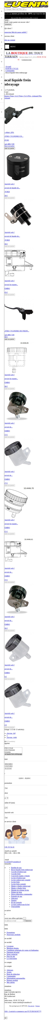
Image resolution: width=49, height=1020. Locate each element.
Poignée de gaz (16, 896)
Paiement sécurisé (13, 952)
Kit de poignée (16, 902)
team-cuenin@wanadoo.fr (11, 862)
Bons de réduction (13, 974)
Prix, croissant (33, 96)
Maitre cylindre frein (18, 888)
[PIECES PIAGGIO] (12, 750)
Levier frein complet (18, 884)
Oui (6, 788)
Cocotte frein (16, 874)
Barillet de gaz (16, 868)
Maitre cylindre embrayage (20, 886)
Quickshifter (15, 907)
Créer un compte (9, 40)
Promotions (11, 932)
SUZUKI (8, 768)
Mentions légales (13, 948)
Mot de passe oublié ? (19, 32)
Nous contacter (12, 954)
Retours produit (12, 980)
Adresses (10, 970)
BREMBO (9, 764)
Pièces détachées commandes (21, 894)
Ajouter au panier (8, 148)
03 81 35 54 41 (8, 847)
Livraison (10, 946)
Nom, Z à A (23, 96)
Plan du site (11, 956)
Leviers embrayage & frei (20, 904)
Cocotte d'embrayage (18, 872)
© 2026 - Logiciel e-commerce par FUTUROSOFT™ (21, 1011)
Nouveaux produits (13, 935)
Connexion (7, 32)
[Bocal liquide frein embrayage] (12, 754)
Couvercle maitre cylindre (20, 876)
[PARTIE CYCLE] (12, 748)
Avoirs (9, 972)
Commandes (11, 976)
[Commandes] (12, 752)
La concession (12, 958)
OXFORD (9, 766)
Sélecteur (14, 898)
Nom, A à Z (14, 96)
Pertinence (6, 96)
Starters (14, 900)
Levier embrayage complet (20, 880)
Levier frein (15, 882)
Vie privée (31, 1006)
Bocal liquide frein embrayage (22, 870)
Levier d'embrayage (18, 878)
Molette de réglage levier (20, 890)
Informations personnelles (16, 978)
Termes (37, 1006)
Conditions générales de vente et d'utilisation (23, 950)
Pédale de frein (16, 892)
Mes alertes (11, 982)
